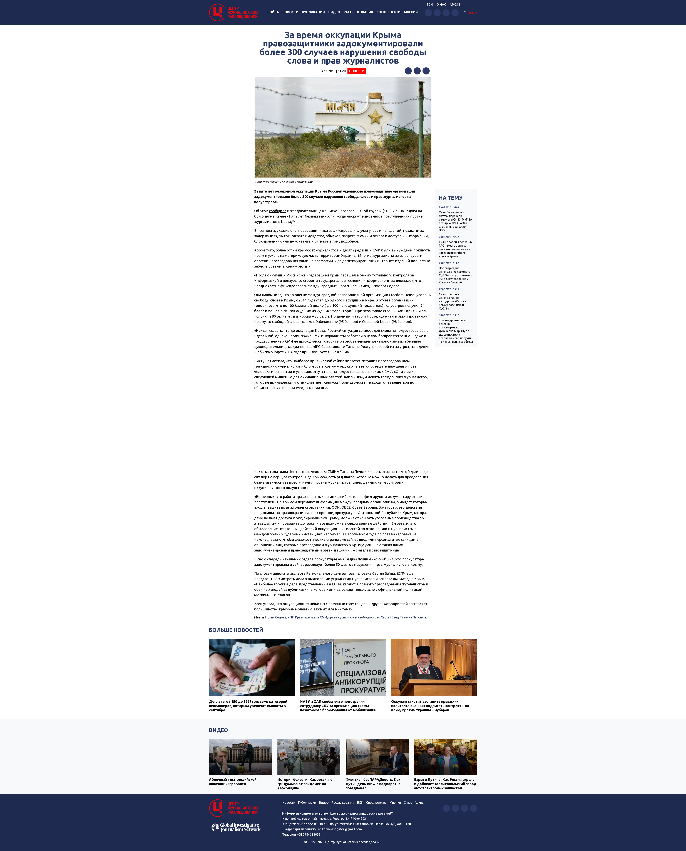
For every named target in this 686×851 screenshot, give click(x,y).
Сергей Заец (390, 617)
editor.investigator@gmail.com (340, 829)
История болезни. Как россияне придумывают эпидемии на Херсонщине (305, 783)
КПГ (290, 617)
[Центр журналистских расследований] (234, 12)
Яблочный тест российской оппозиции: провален (232, 781)
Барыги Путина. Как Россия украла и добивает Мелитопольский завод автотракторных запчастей (445, 783)
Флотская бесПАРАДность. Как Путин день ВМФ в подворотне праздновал (373, 783)
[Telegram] (426, 70)
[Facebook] (408, 70)
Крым (299, 617)
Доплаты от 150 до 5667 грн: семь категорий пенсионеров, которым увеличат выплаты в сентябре (248, 705)
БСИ (429, 4)
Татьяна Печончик (413, 617)
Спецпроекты (376, 802)
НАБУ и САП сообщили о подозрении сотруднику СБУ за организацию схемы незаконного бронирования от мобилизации (338, 705)
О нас (441, 4)
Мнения (411, 12)
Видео (334, 12)
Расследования (358, 12)
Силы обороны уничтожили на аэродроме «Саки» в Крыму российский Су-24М (452, 301)
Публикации (313, 12)
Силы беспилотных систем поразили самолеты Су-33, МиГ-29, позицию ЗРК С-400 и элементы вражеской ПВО (456, 221)
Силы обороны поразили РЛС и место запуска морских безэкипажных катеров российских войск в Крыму (456, 249)
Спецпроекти (389, 12)
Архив (455, 4)
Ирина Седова (275, 617)
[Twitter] (417, 70)
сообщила (277, 211)
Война (273, 12)
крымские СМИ (316, 617)
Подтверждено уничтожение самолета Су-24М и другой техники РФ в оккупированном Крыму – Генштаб (455, 275)
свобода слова (369, 617)
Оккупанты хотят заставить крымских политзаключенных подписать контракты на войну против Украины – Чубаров (430, 705)
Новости (290, 12)
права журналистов (342, 617)
